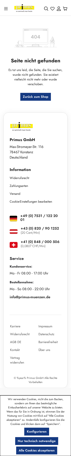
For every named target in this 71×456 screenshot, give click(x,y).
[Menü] (7, 8)
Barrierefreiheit (48, 342)
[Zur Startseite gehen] (24, 8)
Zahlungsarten (19, 186)
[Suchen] (46, 9)
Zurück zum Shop (35, 96)
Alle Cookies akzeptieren (37, 450)
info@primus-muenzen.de (30, 297)
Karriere (15, 326)
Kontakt (15, 350)
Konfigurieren (37, 431)
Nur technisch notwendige (37, 441)
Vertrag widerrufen (17, 360)
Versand (15, 193)
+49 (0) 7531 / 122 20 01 (39, 218)
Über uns (44, 350)
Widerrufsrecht (19, 178)
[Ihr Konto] (59, 9)
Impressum (45, 326)
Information (20, 170)
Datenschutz (46, 334)
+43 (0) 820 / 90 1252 (40, 228)
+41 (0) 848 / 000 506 (40, 242)
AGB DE (15, 342)
